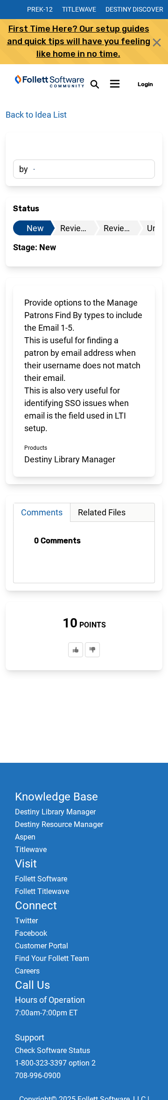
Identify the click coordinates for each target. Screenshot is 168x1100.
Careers (27, 971)
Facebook (31, 933)
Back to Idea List (36, 115)
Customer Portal (41, 945)
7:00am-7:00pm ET (46, 1012)
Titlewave (79, 9)
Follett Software (41, 878)
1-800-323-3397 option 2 (55, 1063)
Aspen (25, 837)
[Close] (156, 42)
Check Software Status (52, 1050)
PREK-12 (40, 9)
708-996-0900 (38, 1075)
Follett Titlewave (42, 891)
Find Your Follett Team (52, 958)
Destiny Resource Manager (59, 824)
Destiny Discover (134, 9)
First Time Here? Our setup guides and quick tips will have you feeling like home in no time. (78, 41)
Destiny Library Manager (55, 811)
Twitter (26, 920)
